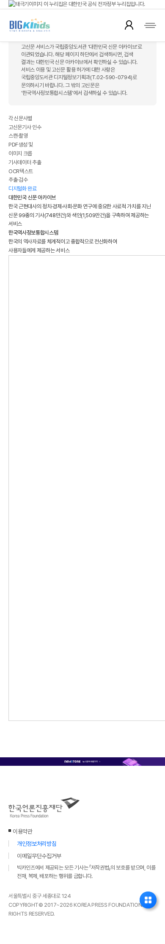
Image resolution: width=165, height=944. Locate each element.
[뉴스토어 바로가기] (82, 761)
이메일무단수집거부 (39, 856)
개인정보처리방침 (36, 843)
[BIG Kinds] (38, 26)
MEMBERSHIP (129, 25)
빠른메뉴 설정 (148, 900)
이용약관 (23, 831)
